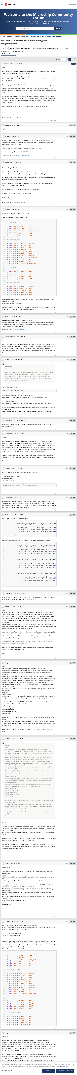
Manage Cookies (7, 1070)
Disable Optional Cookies (65, 1071)
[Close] (74, 1065)
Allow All (48, 1071)
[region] (38, 1068)
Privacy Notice (64, 1067)
